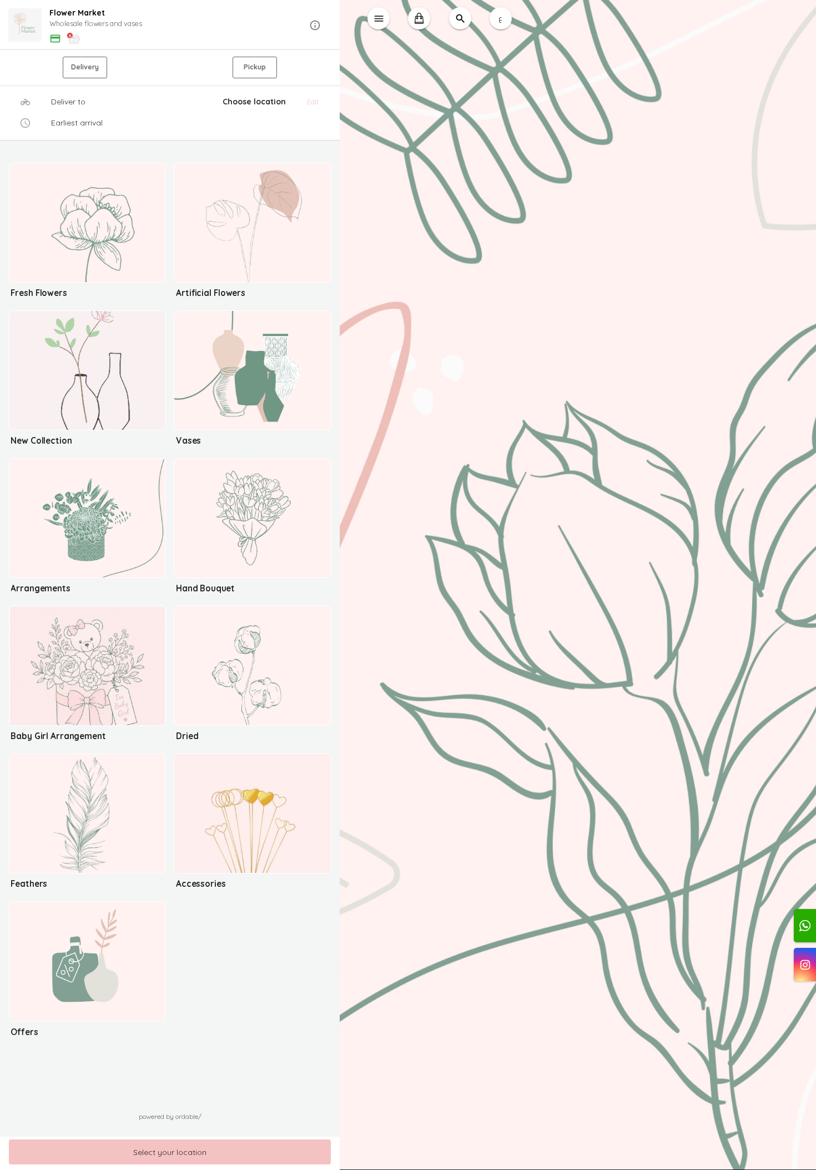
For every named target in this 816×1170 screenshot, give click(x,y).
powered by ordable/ (170, 1116)
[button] (170, 25)
